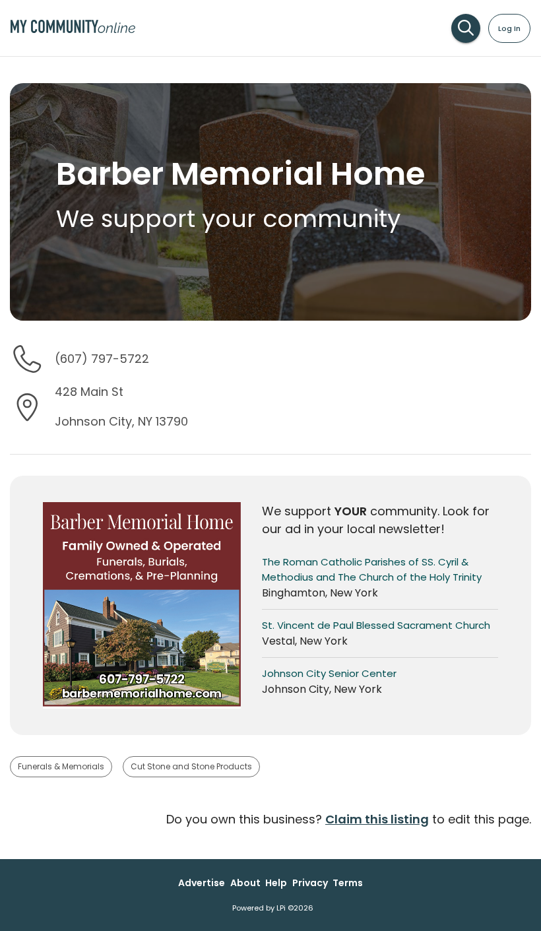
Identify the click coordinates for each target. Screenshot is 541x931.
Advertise (201, 882)
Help (276, 882)
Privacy (310, 882)
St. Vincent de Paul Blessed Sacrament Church (376, 625)
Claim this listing (377, 819)
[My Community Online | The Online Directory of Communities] (73, 29)
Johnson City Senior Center (329, 673)
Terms (348, 882)
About (245, 882)
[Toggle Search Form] (465, 28)
